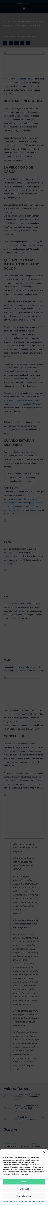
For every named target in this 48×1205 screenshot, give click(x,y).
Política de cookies (11, 1201)
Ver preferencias (24, 1196)
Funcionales (24, 1189)
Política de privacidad (27, 1201)
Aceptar (24, 1182)
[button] (44, 1152)
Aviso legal (40, 1201)
